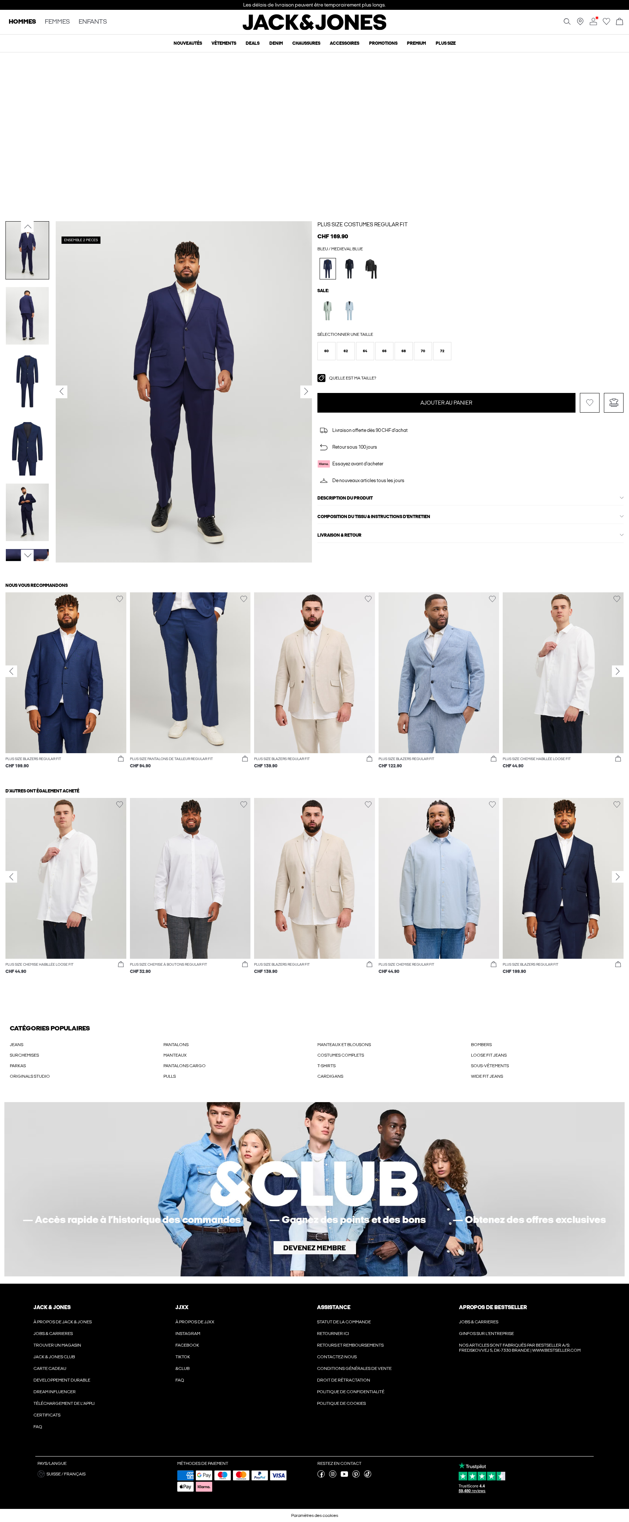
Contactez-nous (337, 1356)
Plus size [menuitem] (446, 43)
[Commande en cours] (619, 22)
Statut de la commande (344, 1321)
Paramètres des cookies (314, 1515)
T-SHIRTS (326, 1065)
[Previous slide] (11, 671)
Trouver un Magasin (57, 1345)
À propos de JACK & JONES (62, 1321)
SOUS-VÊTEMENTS (490, 1065)
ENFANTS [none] (93, 22)
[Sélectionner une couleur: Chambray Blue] (349, 310)
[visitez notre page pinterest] (356, 1476)
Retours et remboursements (350, 1345)
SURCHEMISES (24, 1055)
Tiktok (182, 1356)
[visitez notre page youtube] (344, 1476)
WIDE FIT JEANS (487, 1076)
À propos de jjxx (194, 1321)
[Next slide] (618, 671)
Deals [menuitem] (253, 43)
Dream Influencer (54, 1391)
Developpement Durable (61, 1380)
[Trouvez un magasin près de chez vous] (580, 23)
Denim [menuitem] (276, 43)
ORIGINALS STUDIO (30, 1076)
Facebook (187, 1345)
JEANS (16, 1044)
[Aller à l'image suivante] (27, 555)
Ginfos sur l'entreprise (486, 1333)
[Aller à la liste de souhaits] (606, 23)
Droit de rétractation (343, 1380)
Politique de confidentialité (350, 1391)
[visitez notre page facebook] (321, 1476)
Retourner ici (333, 1333)
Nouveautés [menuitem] (188, 43)
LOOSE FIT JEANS (489, 1055)
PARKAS (18, 1065)
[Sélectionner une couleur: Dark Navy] (349, 268)
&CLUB (182, 1368)
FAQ (37, 1426)
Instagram (187, 1333)
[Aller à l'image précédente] (27, 226)
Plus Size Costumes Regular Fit (362, 224)
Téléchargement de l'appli (64, 1403)
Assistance (334, 1307)
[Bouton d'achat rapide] (120, 759)
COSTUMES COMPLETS (340, 1055)
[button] (326, 351)
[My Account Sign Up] (314, 1189)
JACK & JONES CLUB (54, 1356)
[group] (65, 684)
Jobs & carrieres (53, 1333)
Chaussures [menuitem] (306, 43)
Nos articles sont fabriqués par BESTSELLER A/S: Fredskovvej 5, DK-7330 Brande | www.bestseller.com (520, 1348)
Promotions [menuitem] (383, 43)
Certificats (46, 1415)
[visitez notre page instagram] (332, 1476)
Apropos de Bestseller (493, 1307)
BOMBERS (481, 1044)
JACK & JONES (52, 1307)
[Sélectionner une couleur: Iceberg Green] (328, 310)
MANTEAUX (175, 1055)
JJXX (182, 1307)
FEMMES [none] (57, 22)
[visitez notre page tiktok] (367, 1476)
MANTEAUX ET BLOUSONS (344, 1044)
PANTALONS (176, 1044)
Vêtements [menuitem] (223, 43)
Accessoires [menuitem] (344, 43)
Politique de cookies (341, 1403)
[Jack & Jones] (315, 28)
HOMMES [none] (22, 22)
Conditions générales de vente (354, 1368)
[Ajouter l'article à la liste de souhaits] (590, 403)
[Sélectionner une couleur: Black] (371, 268)
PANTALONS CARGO (184, 1065)
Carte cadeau (49, 1368)
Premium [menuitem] (416, 43)
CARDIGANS (330, 1076)
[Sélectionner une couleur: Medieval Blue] (328, 268)
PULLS (169, 1076)
